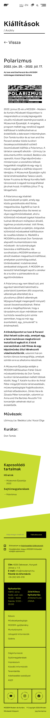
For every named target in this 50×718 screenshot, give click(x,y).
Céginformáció (15, 653)
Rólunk (11, 616)
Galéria (11, 638)
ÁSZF (10, 680)
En (26, 5)
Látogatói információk (18, 634)
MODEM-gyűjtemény (18, 625)
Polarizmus (11, 494)
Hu (21, 5)
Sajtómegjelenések (17, 657)
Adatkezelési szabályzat (19, 675)
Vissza (14, 42)
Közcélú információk (18, 666)
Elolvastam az (26, 546)
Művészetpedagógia (17, 620)
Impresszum (14, 662)
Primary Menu (43, 5)
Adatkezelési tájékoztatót (32, 546)
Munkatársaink (15, 629)
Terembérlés (14, 671)
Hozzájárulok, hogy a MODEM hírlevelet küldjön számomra (25, 550)
